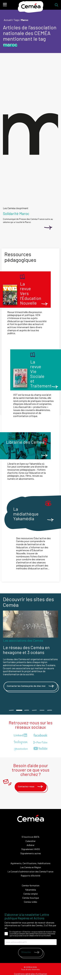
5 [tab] (42, 710)
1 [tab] (11, 710)
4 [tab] (34, 710)
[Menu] (4, 4)
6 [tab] (50, 710)
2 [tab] (19, 710)
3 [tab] (27, 710)
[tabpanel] (30, 655)
